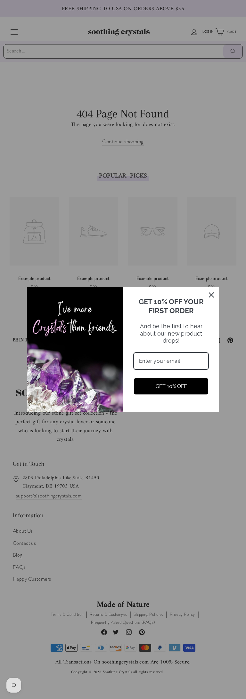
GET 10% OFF (171, 386)
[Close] (211, 295)
